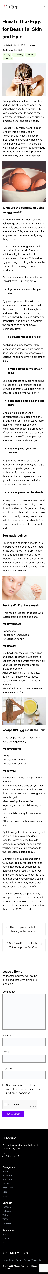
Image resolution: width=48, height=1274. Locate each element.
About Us (7, 1234)
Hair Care (30, 55)
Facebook (7, 1207)
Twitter (5, 1215)
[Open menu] (33, 6)
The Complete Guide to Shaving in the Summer (23, 929)
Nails (4, 1192)
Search (5, 1242)
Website (7, 1068)
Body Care (7, 1187)
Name (6, 1035)
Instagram (7, 1211)
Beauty (7, 55)
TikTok (5, 1219)
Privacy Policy (8, 1260)
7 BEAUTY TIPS (15, 1253)
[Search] (42, 6)
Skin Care (8, 58)
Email (6, 1051)
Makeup (6, 1183)
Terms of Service (23, 1260)
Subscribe (10, 1156)
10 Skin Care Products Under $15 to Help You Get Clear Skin (21, 945)
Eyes (4, 1196)
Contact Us (7, 1238)
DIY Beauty (18, 55)
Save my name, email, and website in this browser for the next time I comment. (23, 1089)
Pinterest (6, 1223)
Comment (9, 991)
